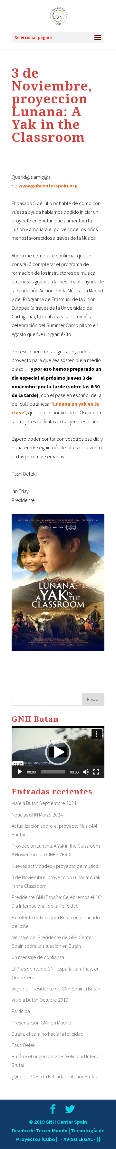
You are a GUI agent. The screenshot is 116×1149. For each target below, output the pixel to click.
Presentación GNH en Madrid (41, 1022)
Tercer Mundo (52, 1130)
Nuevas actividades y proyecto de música (55, 866)
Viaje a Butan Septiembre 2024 (44, 803)
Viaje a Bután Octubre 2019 (40, 1000)
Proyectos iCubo (35, 1139)
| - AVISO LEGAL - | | (79, 1139)
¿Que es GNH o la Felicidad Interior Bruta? (55, 1076)
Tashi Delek (23, 1045)
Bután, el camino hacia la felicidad (47, 1034)
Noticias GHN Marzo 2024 (37, 814)
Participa (21, 1011)
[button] (58, 752)
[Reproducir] (20, 772)
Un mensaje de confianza (38, 957)
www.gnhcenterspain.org (48, 185)
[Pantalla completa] (96, 772)
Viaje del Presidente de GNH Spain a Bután (56, 988)
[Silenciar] (85, 772)
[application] (58, 752)
